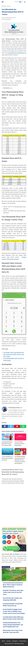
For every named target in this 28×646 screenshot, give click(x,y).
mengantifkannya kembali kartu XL (16, 53)
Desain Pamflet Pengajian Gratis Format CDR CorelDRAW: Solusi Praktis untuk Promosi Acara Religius (14, 611)
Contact (9, 641)
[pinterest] (17, 426)
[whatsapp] (23, 426)
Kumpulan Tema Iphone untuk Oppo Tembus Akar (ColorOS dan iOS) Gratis (13, 592)
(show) (11, 88)
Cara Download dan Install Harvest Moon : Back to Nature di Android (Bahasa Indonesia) (13, 584)
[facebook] (5, 426)
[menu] (3, 2)
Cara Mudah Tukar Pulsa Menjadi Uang (13, 352)
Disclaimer (15, 641)
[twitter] (11, 426)
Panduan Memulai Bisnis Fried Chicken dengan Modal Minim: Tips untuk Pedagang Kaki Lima (13, 624)
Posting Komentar (6, 19)
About (3, 641)
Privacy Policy (22, 641)
